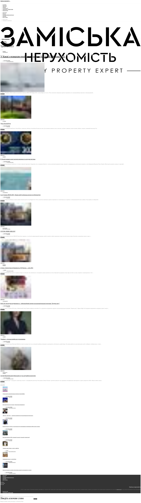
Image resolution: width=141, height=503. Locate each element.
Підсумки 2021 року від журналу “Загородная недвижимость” (14, 404)
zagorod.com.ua (119, 489)
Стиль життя (5, 8)
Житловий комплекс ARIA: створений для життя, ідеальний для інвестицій (16, 437)
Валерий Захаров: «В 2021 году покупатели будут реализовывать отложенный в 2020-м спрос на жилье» (21, 426)
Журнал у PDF (5, 19)
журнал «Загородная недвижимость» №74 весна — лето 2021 (16, 268)
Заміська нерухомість (5, 1)
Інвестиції (5, 5)
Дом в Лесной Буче (5, 123)
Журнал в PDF (5, 10)
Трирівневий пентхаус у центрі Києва (9, 459)
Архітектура (5, 372)
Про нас (4, 13)
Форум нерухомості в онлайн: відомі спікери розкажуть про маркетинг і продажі (17, 470)
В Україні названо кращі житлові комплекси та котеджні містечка (17, 159)
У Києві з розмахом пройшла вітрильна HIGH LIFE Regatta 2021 (32, 56)
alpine (5, 270)
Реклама (4, 16)
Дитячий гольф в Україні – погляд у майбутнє (11, 448)
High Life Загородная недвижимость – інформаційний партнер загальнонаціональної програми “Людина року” (30, 303)
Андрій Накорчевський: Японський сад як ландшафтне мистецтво (18, 375)
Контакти (5, 12)
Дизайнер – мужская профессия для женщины (12, 339)
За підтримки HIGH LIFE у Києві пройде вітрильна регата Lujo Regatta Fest (20, 195)
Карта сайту (5, 17)
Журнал (4, 264)
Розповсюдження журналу (8, 15)
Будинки (4, 4)
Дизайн (4, 7)
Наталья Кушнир (7, 60)
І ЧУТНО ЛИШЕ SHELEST (7, 231)
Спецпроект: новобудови (8, 9)
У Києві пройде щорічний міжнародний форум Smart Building (14, 393)
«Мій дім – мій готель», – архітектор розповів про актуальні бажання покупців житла (18, 415)
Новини (4, 51)
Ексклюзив (5, 228)
